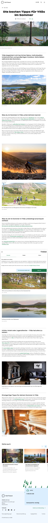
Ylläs (13, 337)
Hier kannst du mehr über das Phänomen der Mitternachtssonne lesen (17, 226)
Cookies (43, 513)
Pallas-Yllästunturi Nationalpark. (28, 119)
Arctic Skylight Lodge (8, 348)
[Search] (41, 2)
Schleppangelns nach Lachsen (33, 405)
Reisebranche (5, 504)
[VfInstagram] (6, 509)
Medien (3, 503)
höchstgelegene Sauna (19, 399)
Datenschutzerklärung (21, 513)
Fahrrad (42, 117)
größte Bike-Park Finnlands (19, 124)
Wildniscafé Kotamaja (6, 120)
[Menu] (44, 2)
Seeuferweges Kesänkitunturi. (16, 236)
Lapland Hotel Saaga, (24, 353)
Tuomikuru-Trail (5, 244)
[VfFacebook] (3, 509)
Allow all (39, 270)
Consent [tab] (8, 255)
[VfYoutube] (8, 509)
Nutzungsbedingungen (7, 513)
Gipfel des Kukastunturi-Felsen (16, 229)
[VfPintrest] (11, 509)
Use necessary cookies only (23, 270)
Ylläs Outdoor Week (18, 132)
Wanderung (31, 117)
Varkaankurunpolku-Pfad (9, 241)
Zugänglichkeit (34, 513)
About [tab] (39, 255)
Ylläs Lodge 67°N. (6, 342)
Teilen (30, 18)
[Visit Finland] (6, 2)
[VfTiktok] (14, 509)
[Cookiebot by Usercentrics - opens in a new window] (41, 252)
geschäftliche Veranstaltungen (8, 501)
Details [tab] (24, 255)
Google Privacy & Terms (34, 265)
